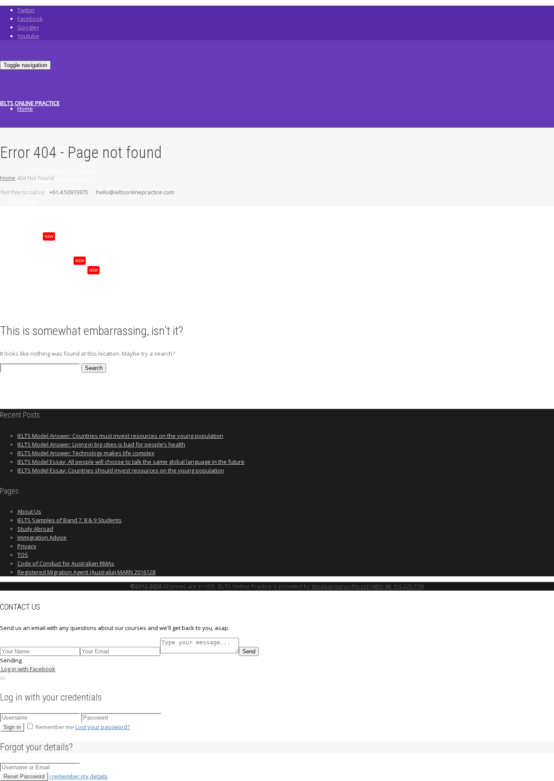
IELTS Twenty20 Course (65, 170)
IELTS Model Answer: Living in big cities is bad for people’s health (101, 444)
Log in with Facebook (27, 669)
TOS (22, 555)
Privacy (26, 546)
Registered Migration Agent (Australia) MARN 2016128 (86, 572)
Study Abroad (35, 529)
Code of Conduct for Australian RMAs (65, 563)
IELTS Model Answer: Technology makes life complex (86, 453)
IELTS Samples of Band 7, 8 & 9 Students (69, 520)
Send (248, 651)
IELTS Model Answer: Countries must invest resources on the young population (120, 436)
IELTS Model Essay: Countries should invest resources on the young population (120, 470)
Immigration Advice (42, 537)
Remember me (54, 727)
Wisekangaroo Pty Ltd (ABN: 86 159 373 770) (368, 586)
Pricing (26, 202)
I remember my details (78, 776)
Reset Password (24, 776)
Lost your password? (102, 727)
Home (25, 108)
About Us (29, 511)
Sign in (12, 727)
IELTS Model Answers (62, 179)
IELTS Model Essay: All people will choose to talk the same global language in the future (131, 462)
